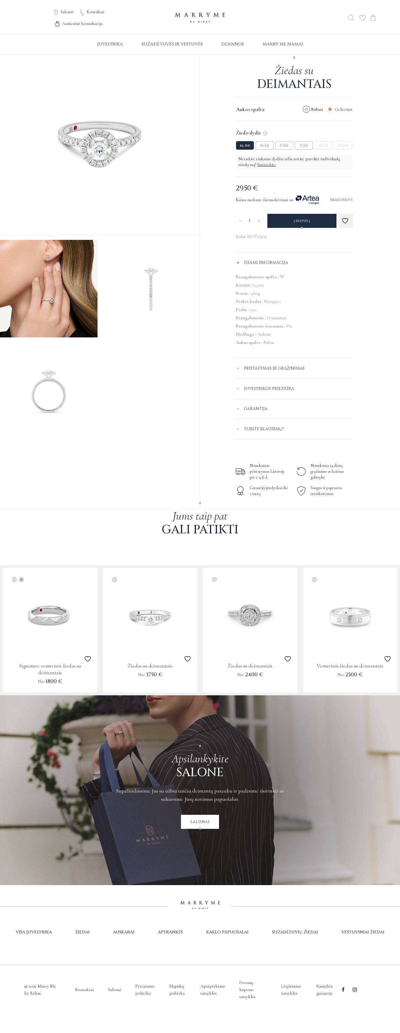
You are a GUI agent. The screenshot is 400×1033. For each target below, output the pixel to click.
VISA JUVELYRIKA (34, 932)
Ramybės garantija (324, 989)
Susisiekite (266, 164)
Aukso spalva (250, 109)
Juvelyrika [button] (110, 44)
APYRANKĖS (170, 932)
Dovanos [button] (232, 44)
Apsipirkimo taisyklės (212, 989)
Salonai (67, 11)
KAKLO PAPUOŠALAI (227, 932)
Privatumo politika (145, 989)
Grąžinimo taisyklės (291, 989)
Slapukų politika (176, 989)
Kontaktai (95, 11)
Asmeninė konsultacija (82, 23)
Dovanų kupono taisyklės (247, 990)
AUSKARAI (123, 932)
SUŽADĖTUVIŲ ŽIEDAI (295, 932)
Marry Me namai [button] (283, 44)
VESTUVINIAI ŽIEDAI (362, 932)
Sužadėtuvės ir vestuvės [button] (172, 44)
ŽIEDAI (82, 932)
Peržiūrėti (50, 685)
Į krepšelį (302, 221)
